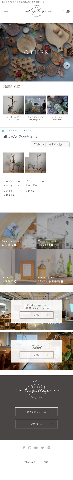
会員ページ (36, 424)
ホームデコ (13, 130)
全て (4, 130)
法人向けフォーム (36, 411)
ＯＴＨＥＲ (26, 130)
